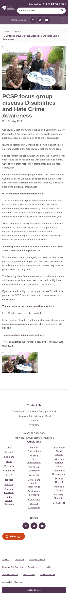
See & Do (9, 456)
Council (9, 452)
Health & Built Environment (34, 459)
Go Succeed (58, 502)
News (16, 31)
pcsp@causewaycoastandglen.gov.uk (21, 324)
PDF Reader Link (47, 574)
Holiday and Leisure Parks (59, 462)
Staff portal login (34, 590)
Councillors (34, 499)
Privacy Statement (37, 560)
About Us (34, 475)
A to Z (9, 475)
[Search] (62, 11)
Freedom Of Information (12, 567)
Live (9, 447)
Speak (13, 536)
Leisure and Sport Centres (59, 451)
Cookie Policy (29, 574)
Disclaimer (19, 560)
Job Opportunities (10, 574)
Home (5, 31)
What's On (9, 466)
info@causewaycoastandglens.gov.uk (34, 437)
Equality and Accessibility (39, 567)
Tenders (9, 479)
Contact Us (9, 470)
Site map (6, 560)
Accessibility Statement (12, 582)
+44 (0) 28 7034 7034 (34, 433)
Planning (9, 484)
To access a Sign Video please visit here (23, 335)
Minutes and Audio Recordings (34, 483)
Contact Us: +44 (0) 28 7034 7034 (47, 4)
